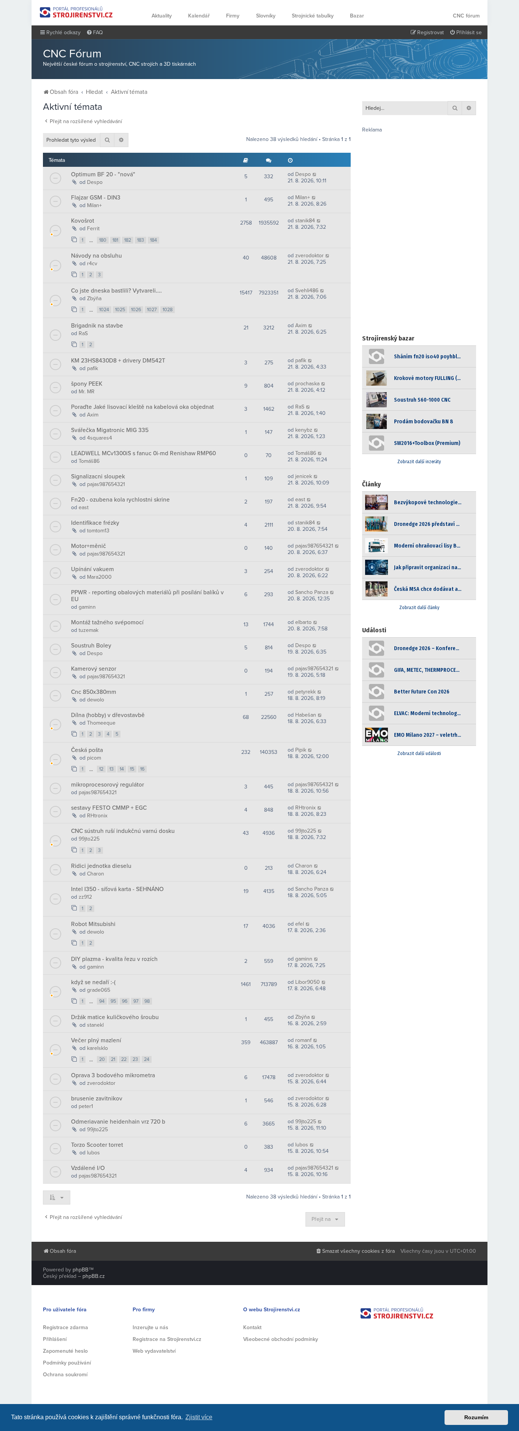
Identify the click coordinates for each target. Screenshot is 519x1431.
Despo (95, 182)
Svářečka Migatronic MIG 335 (110, 430)
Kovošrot (82, 220)
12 (101, 769)
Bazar (357, 16)
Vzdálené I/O (88, 1168)
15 (132, 769)
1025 (120, 310)
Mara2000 (99, 577)
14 (122, 769)
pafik (92, 368)
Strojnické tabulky (313, 16)
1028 (167, 310)
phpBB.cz (93, 1276)
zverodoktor (309, 255)
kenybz (303, 430)
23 (135, 1059)
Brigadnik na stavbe (97, 325)
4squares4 (99, 438)
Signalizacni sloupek (98, 476)
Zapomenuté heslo (65, 1351)
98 (147, 1001)
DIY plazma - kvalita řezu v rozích (114, 959)
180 (102, 240)
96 (124, 1001)
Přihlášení (54, 1339)
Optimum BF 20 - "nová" (103, 174)
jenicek (303, 476)
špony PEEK (86, 383)
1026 (136, 310)
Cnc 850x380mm (93, 692)
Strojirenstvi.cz (76, 12)
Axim (301, 325)
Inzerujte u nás (150, 1327)
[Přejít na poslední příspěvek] (314, 174)
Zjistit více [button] (198, 1417)
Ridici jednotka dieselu (101, 866)
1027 (152, 310)
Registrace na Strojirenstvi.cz (167, 1339)
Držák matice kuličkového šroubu (115, 1017)
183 (140, 240)
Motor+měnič (88, 546)
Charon (95, 874)
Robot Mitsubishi (93, 924)
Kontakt (252, 1327)
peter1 (86, 1106)
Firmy (232, 16)
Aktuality (162, 16)
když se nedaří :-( (93, 982)
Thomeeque (101, 723)
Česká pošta (87, 750)
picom (94, 758)
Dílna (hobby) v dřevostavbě (108, 715)
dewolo (95, 700)
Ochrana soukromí (65, 1374)
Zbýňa (94, 298)
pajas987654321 (106, 484)
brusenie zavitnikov (96, 1098)
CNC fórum (466, 16)
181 (115, 240)
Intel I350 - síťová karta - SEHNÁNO (117, 889)
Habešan (305, 715)
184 (153, 240)
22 (124, 1059)
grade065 (98, 990)
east (84, 507)
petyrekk (305, 692)
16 (142, 769)
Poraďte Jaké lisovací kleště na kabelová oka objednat (142, 407)
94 (101, 1001)
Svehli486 (306, 290)
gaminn (87, 607)
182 (127, 240)
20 (102, 1059)
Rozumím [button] (476, 1417)
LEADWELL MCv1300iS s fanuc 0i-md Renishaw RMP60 (143, 453)
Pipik (300, 750)
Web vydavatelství (154, 1351)
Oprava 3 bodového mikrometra (113, 1075)
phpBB (81, 1269)
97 (135, 1001)
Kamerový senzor (93, 668)
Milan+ (94, 205)
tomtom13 (98, 530)
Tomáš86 (89, 461)
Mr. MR (87, 391)
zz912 (85, 897)
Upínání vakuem (92, 569)
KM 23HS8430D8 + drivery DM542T (118, 360)
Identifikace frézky (95, 522)
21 (113, 1059)
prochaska (307, 383)
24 (146, 1059)
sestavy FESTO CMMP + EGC (109, 807)
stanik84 (305, 220)
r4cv (92, 263)
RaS (83, 333)
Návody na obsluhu (96, 255)
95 (113, 1001)
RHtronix (97, 815)
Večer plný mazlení (96, 1040)
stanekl (95, 1025)
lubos (93, 1152)
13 (111, 769)
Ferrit (93, 228)
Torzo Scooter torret (97, 1144)
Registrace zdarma (65, 1327)
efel (299, 924)
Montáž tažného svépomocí (107, 622)
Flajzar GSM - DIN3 (95, 197)
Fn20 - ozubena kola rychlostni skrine (120, 499)
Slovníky (265, 16)
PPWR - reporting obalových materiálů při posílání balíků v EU (147, 596)
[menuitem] (94, 32)
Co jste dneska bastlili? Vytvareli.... (116, 290)
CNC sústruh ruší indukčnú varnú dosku (123, 831)
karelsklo (97, 1048)
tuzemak (88, 630)
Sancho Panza (311, 592)
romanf (303, 1040)
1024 (104, 310)
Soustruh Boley (91, 645)
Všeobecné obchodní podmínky (280, 1339)
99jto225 (89, 839)
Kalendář (199, 16)
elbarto (303, 622)
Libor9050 (307, 982)
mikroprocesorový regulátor (107, 784)
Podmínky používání (67, 1363)
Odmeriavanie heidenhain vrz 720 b (118, 1121)
